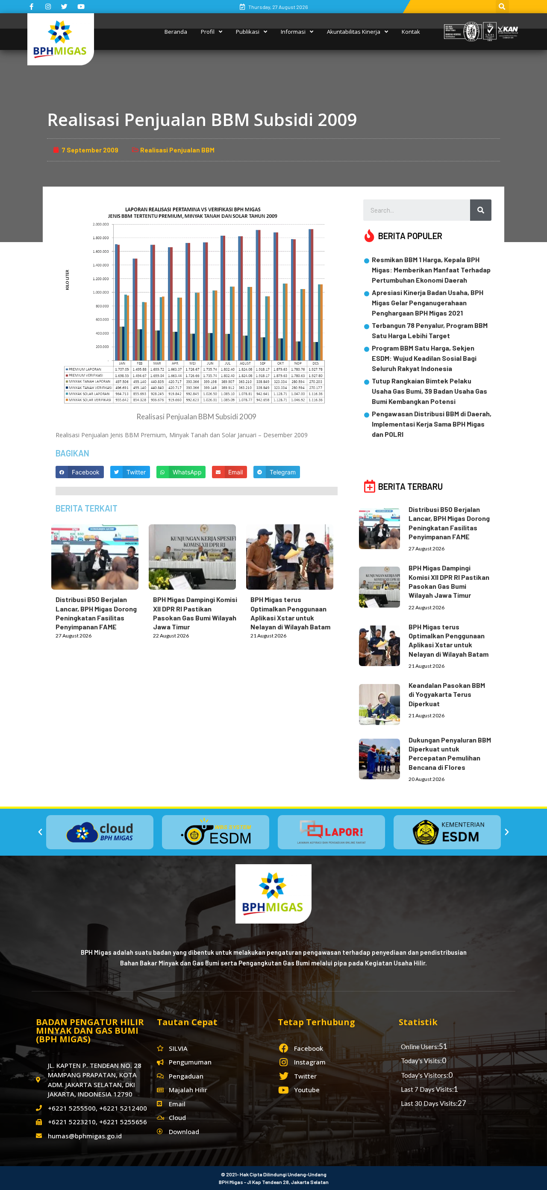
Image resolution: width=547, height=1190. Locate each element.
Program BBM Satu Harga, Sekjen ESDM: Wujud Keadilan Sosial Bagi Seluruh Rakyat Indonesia (424, 358)
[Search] (480, 210)
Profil (208, 31)
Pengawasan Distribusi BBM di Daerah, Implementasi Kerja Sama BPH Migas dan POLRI (431, 423)
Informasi (293, 31)
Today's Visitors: (424, 1075)
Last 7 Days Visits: (427, 1089)
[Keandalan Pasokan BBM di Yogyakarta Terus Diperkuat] (383, 703)
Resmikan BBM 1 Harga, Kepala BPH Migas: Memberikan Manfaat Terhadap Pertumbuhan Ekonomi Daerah (431, 269)
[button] (40, 832)
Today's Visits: (421, 1060)
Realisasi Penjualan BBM (177, 150)
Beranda (176, 31)
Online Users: (420, 1046)
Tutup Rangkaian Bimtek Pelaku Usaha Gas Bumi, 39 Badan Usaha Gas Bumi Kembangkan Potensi (429, 391)
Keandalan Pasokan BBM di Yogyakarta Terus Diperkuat (447, 694)
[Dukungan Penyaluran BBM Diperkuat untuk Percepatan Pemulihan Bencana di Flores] (383, 757)
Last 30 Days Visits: (429, 1103)
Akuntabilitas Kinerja (353, 31)
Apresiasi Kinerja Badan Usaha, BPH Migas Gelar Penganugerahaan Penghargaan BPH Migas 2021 (427, 302)
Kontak (411, 31)
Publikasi (247, 31)
